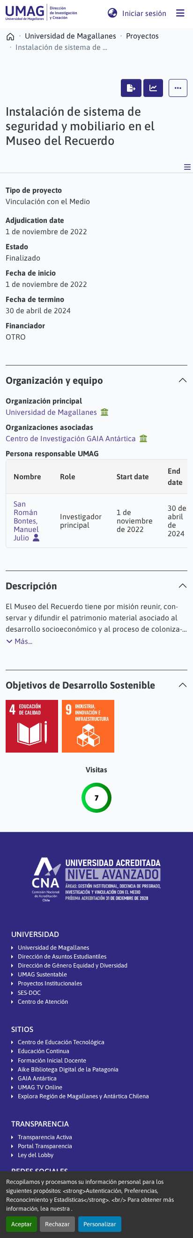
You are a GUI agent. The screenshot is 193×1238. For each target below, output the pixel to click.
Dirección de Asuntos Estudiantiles (62, 956)
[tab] (96, 380)
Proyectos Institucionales (50, 983)
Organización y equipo (54, 380)
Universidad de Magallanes (53, 947)
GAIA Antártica (37, 1078)
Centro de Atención (43, 1001)
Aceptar (21, 1224)
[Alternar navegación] (180, 13)
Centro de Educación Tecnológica (61, 1042)
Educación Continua (43, 1051)
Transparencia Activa (45, 1137)
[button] (41, 13)
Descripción (31, 585)
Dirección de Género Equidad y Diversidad (72, 965)
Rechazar (57, 1224)
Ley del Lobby (35, 1155)
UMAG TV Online (40, 1087)
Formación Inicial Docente (52, 1060)
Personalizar (99, 1224)
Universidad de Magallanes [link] (70, 36)
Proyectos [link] (142, 36)
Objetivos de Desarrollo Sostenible (80, 685)
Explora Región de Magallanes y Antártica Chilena (83, 1096)
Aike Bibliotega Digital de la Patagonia (68, 1069)
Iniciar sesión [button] (144, 13)
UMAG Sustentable (42, 974)
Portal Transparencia (45, 1146)
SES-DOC (29, 992)
